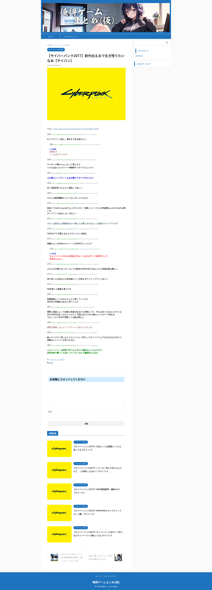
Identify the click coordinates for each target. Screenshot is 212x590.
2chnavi (139, 55)
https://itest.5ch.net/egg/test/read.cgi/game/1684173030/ (76, 129)
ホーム (50, 36)
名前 (50, 412)
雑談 (51, 363)
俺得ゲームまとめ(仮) (106, 582)
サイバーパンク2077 (56, 359)
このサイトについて (70, 36)
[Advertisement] (152, 82)
